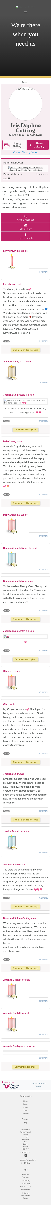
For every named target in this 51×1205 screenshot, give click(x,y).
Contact (25, 1110)
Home (25, 1101)
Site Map (25, 1113)
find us (27, 1163)
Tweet (24, 82)
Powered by (8, 1082)
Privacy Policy (25, 1180)
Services (25, 1104)
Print (5, 178)
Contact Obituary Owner (25, 152)
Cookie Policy (25, 1184)
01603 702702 (25, 1152)
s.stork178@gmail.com (25, 1160)
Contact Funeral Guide (38, 1084)
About (25, 1107)
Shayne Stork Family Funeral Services (25, 170)
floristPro (26, 1189)
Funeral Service (12, 174)
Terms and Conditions (25, 1176)
